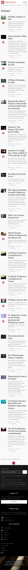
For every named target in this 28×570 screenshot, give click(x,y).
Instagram (6, 535)
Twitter (5, 537)
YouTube (5, 530)
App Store (7, 517)
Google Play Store (9, 520)
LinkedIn (5, 539)
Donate (14, 502)
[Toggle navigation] (26, 2)
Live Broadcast (7, 528)
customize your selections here (14, 486)
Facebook (6, 532)
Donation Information (15, 505)
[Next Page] (24, 463)
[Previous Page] (3, 463)
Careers (3, 548)
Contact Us (4, 550)
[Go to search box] (24, 2)
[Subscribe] (25, 472)
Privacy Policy (4, 545)
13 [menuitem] (21, 463)
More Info (24, 514)
